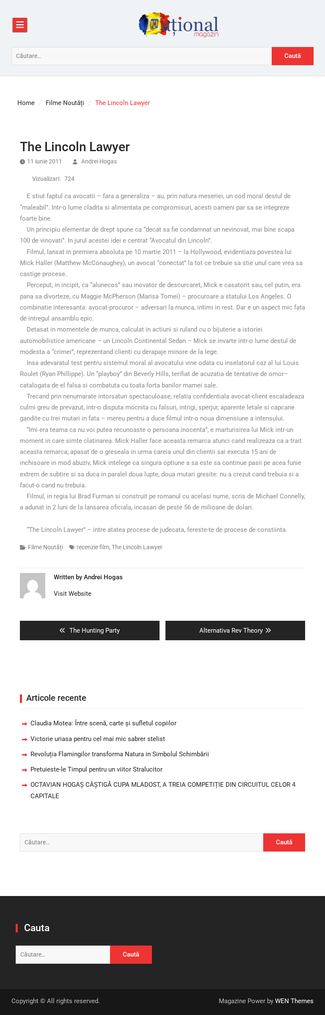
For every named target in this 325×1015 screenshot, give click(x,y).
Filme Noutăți (45, 547)
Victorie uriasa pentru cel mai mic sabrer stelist (97, 739)
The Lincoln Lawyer (137, 547)
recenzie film (93, 547)
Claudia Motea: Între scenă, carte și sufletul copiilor (103, 723)
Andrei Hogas (99, 161)
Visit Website (72, 593)
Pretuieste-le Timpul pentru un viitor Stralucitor (96, 769)
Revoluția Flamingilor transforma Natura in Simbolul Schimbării (119, 754)
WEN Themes (294, 1001)
